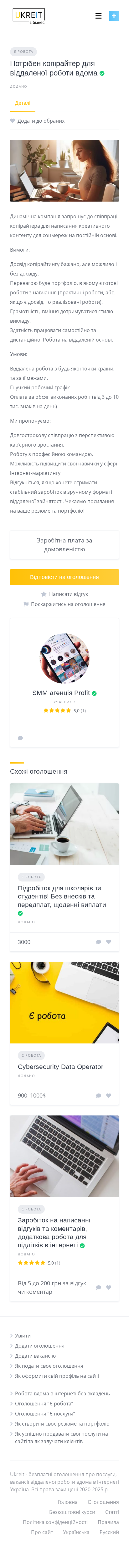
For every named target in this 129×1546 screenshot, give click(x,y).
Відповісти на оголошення (64, 577)
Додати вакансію (35, 1355)
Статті (112, 1512)
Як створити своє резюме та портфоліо (62, 1423)
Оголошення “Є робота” (44, 1403)
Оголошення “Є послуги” (45, 1413)
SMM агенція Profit (61, 692)
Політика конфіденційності (55, 1522)
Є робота (23, 51)
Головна (68, 1502)
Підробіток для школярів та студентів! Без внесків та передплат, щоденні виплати (62, 896)
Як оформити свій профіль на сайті (57, 1375)
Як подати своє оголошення (49, 1365)
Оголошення (103, 1502)
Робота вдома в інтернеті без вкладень (62, 1393)
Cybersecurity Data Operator (60, 1066)
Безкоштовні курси (72, 1512)
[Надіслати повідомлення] (20, 738)
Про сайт (42, 1532)
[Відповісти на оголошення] (98, 942)
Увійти (23, 1335)
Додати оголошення (39, 1345)
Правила (108, 1522)
